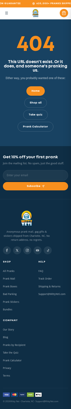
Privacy (7, 368)
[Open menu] (6, 13)
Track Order (45, 278)
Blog (5, 337)
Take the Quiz (10, 352)
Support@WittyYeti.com (52, 294)
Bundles (7, 309)
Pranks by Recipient (14, 345)
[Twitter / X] (17, 250)
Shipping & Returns (49, 286)
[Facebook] (7, 250)
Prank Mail (9, 278)
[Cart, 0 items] (64, 13)
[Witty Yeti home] (35, 13)
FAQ (40, 271)
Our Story (8, 329)
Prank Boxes (10, 286)
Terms (6, 375)
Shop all (36, 103)
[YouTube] (37, 250)
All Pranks (8, 271)
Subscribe (33, 186)
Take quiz (35, 114)
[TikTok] (48, 250)
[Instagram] (27, 250)
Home (35, 91)
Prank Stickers (11, 301)
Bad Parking (10, 294)
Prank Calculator (35, 126)
